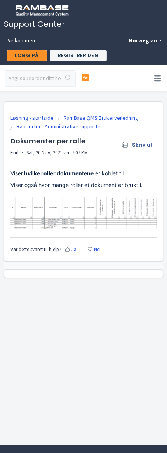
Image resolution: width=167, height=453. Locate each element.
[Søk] (68, 78)
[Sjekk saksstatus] (85, 77)
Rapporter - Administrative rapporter (60, 126)
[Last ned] (69, 222)
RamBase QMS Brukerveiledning (101, 117)
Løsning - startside (32, 117)
